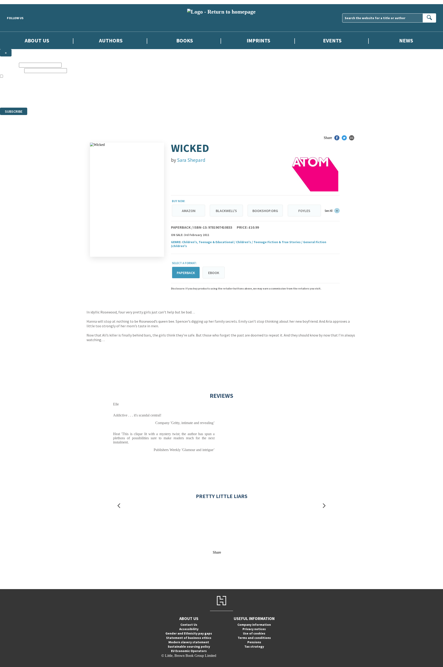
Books (184, 40)
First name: (9, 65)
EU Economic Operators (189, 651)
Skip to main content (15, 2)
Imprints (258, 40)
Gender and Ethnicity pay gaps (188, 633)
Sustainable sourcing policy (189, 646)
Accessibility (188, 629)
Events (332, 40)
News (406, 40)
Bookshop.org (265, 210)
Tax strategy (254, 646)
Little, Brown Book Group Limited (57, 89)
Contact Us (188, 625)
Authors (111, 40)
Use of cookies (254, 633)
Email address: (11, 70)
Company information (254, 625)
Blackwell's (226, 210)
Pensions (254, 642)
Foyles (304, 210)
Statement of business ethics (188, 638)
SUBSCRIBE (13, 111)
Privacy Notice (91, 97)
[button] (119, 506)
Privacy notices (254, 629)
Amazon (188, 210)
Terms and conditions (254, 638)
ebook (213, 272)
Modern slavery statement (188, 642)
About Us (37, 40)
